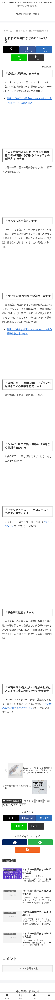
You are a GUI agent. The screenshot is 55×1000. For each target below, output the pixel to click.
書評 (48, 801)
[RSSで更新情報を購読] (27, 850)
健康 (40, 801)
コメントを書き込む (27, 968)
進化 (7, 805)
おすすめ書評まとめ (13, 801)
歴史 (23, 805)
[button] (36, 57)
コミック (30, 801)
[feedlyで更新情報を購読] (40, 842)
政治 (15, 805)
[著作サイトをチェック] (14, 842)
